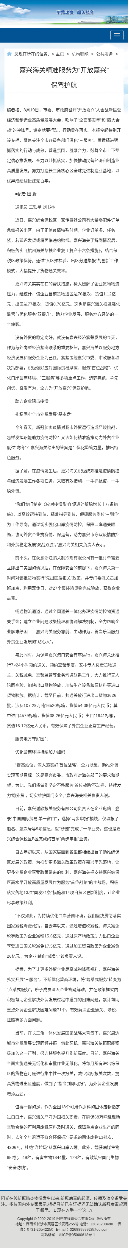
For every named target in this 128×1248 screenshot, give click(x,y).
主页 (60, 54)
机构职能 (80, 54)
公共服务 (104, 54)
